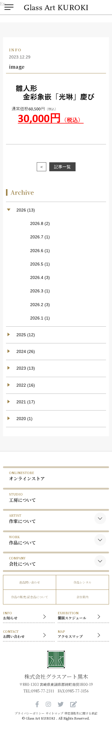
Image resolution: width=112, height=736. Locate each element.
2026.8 (36, 223)
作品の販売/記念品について (29, 597)
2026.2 (36, 304)
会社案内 (82, 597)
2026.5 (36, 264)
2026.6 (36, 250)
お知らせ (10, 615)
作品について (22, 540)
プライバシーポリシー (30, 713)
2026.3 (36, 290)
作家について (22, 518)
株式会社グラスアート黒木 (56, 676)
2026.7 (36, 236)
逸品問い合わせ (29, 582)
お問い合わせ (13, 634)
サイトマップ (54, 713)
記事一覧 (62, 166)
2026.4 (36, 277)
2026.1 (36, 318)
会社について (22, 561)
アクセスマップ (70, 634)
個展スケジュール (72, 615)
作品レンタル (82, 582)
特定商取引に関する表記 (81, 713)
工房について (22, 497)
